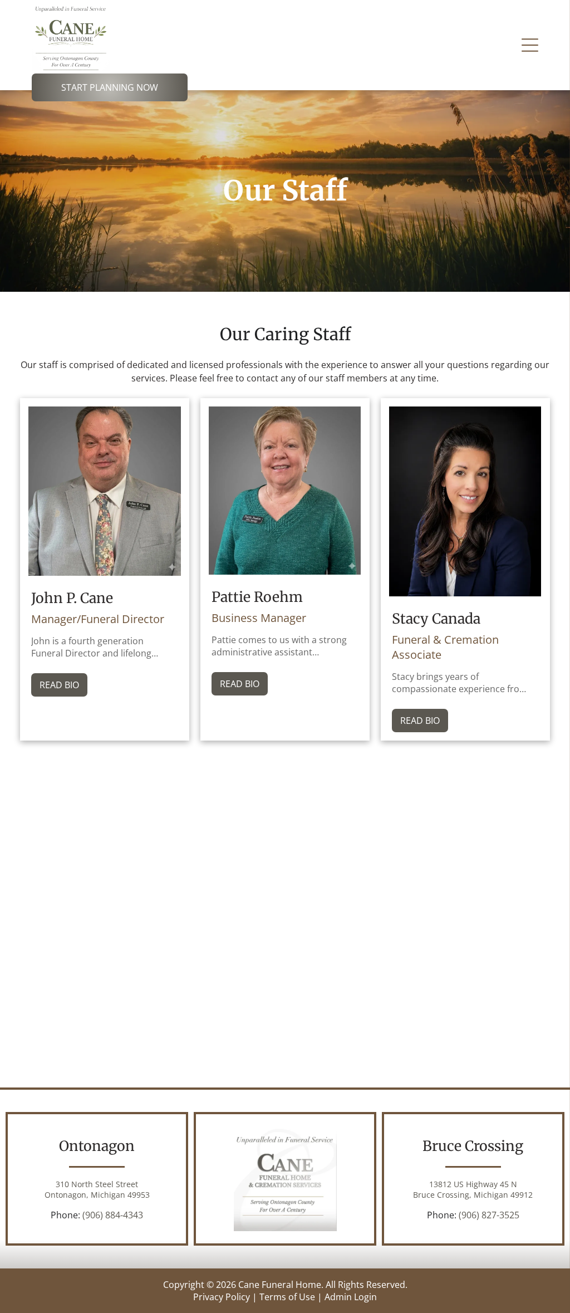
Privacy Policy (221, 1297)
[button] (530, 45)
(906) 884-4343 (112, 1215)
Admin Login (351, 1297)
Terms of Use (287, 1297)
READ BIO (59, 685)
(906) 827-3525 (489, 1215)
